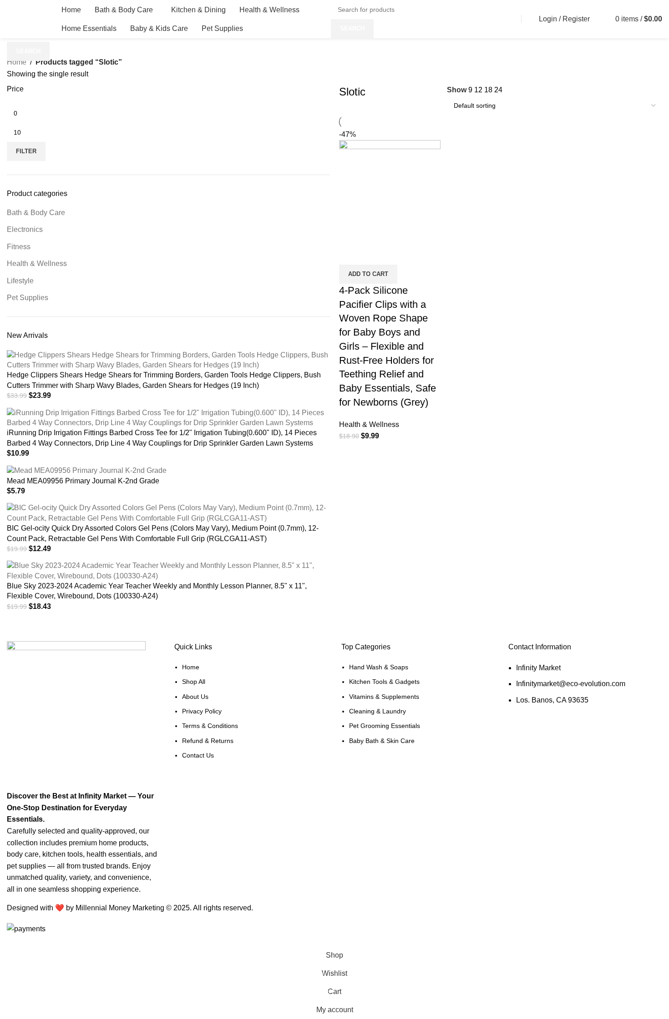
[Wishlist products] (600, 19)
